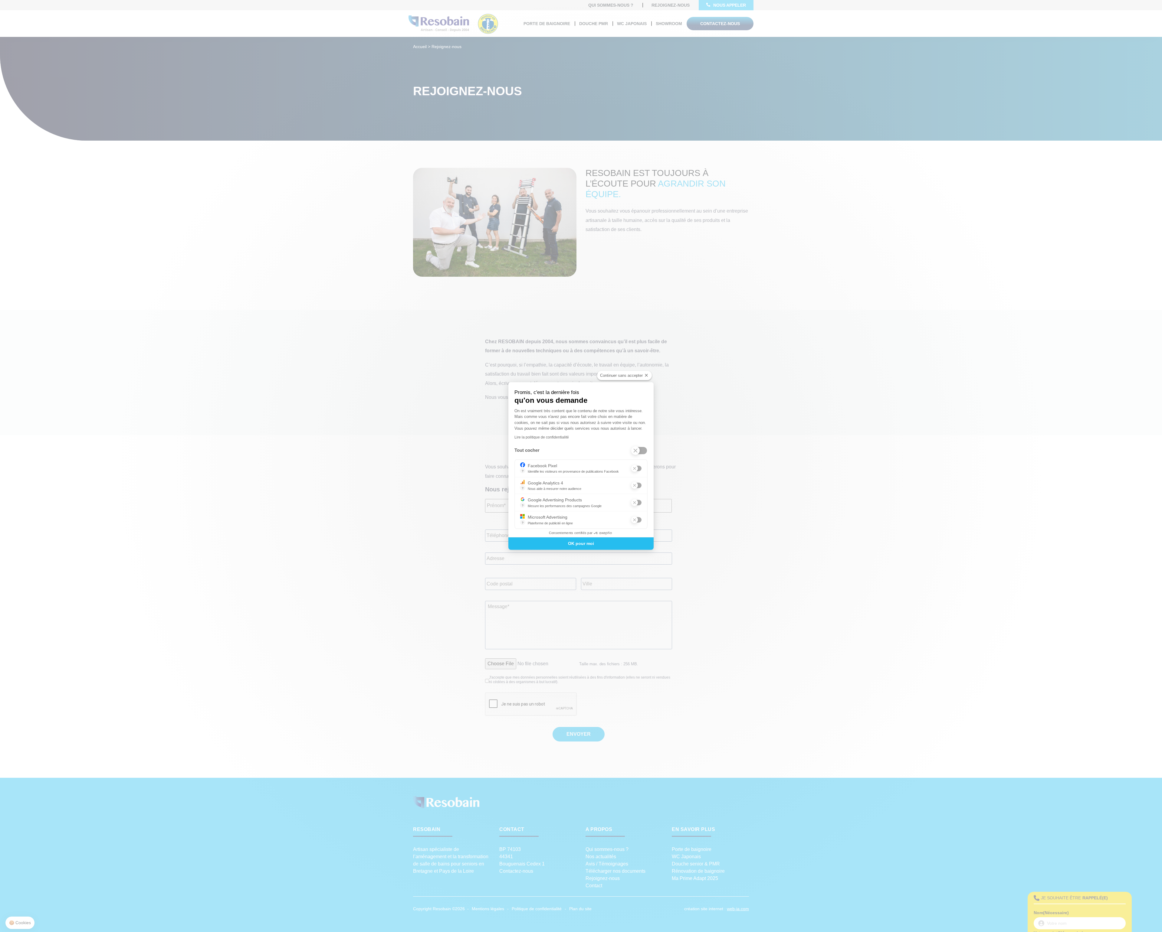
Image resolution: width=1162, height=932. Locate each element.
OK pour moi (581, 543)
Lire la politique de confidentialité (541, 437)
